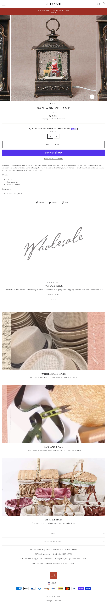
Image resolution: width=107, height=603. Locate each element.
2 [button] (53, 103)
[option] (53, 10)
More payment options (53, 159)
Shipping (45, 119)
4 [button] (57, 103)
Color (53, 131)
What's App (53, 294)
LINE (53, 299)
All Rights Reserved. (53, 601)
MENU (53, 533)
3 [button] (55, 103)
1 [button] (50, 103)
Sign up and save (53, 541)
